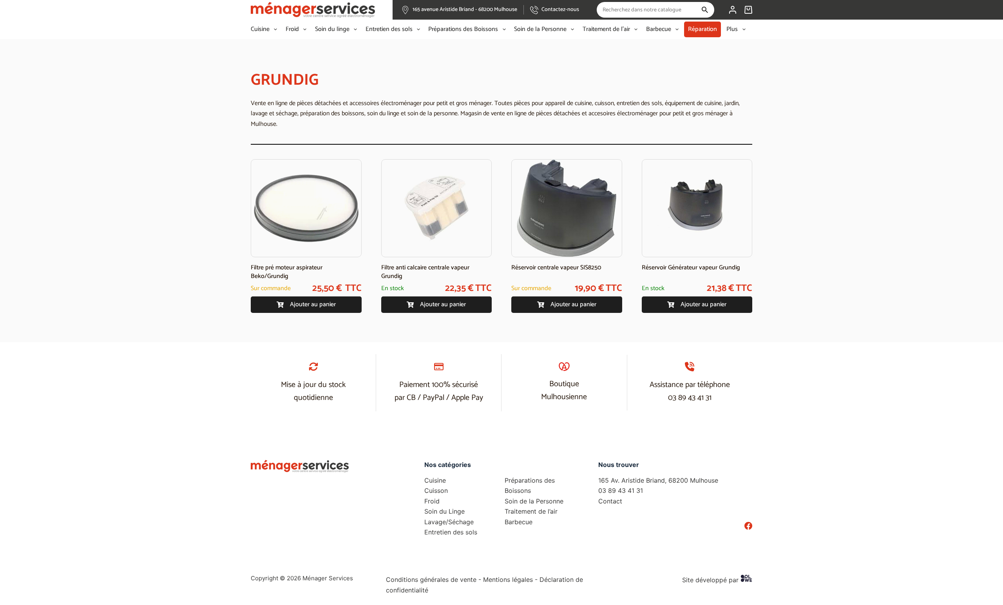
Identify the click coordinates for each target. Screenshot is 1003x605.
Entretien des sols (389, 29)
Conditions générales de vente (431, 579)
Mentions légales (508, 579)
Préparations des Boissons (463, 29)
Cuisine (260, 29)
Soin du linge (332, 29)
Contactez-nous (560, 9)
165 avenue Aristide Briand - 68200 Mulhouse (465, 9)
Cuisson (436, 490)
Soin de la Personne (540, 29)
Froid (292, 29)
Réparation (702, 29)
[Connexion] (733, 10)
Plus (732, 29)
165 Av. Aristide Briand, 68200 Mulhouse (658, 480)
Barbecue (658, 29)
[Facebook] (748, 526)
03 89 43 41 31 (690, 397)
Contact (610, 501)
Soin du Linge (444, 511)
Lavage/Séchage (449, 522)
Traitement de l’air (606, 29)
